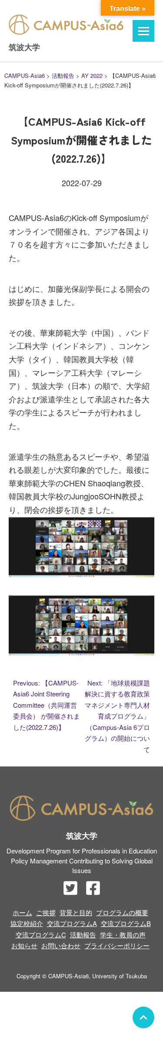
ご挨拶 (46, 912)
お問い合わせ (60, 945)
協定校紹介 (26, 923)
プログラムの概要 (122, 912)
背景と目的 (76, 912)
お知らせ (24, 945)
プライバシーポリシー (117, 945)
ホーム (22, 912)
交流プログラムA (72, 923)
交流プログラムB (126, 923)
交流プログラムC (41, 934)
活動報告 (83, 934)
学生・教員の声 (123, 934)
